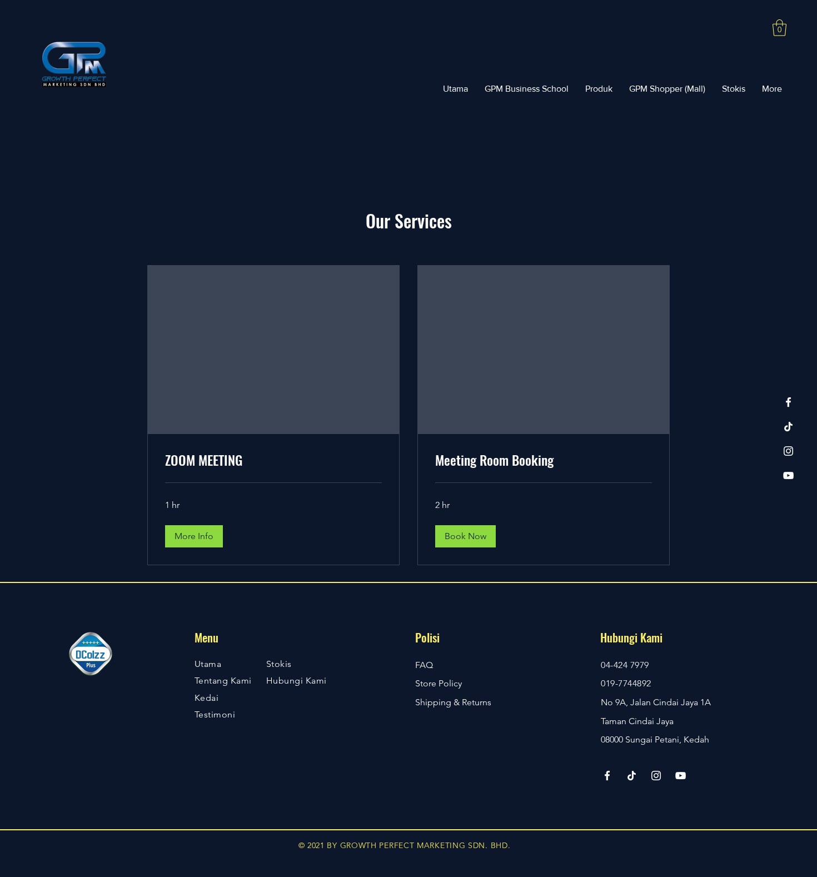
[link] (273, 460)
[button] (779, 27)
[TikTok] (788, 426)
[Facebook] (788, 402)
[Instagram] (788, 451)
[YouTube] (788, 475)
